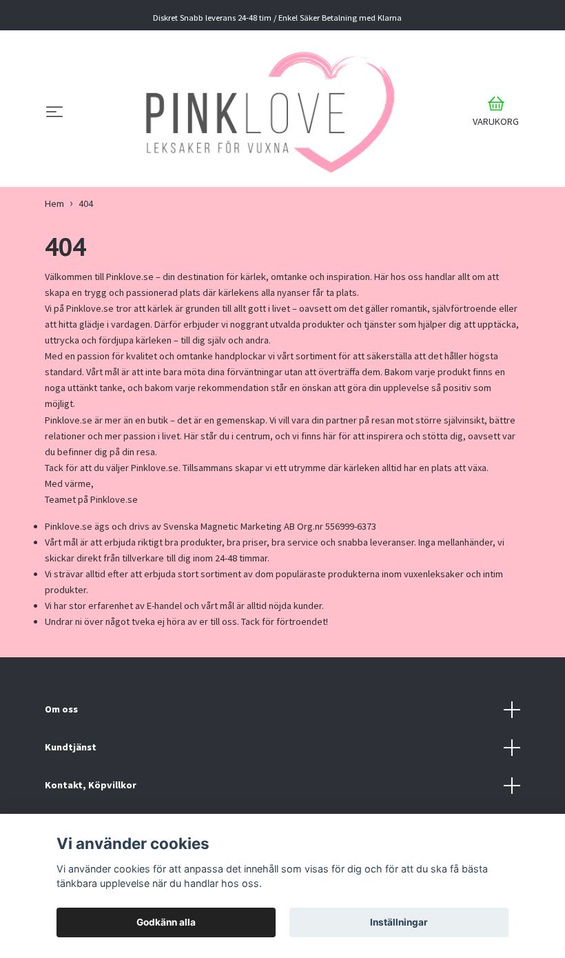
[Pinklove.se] (265, 112)
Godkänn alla (166, 922)
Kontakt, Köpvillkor (90, 785)
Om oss (61, 709)
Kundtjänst (70, 747)
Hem (54, 203)
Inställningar (399, 922)
